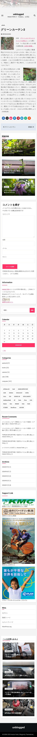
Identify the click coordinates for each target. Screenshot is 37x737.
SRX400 (17, 403)
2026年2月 (5, 480)
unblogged (18, 14)
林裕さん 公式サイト (8, 564)
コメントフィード (7, 622)
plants (3, 25)
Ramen (5, 403)
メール (4, 248)
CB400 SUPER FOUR (23, 389)
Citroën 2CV (19, 392)
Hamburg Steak (7, 400)
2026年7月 (5, 467)
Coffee (27, 392)
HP (14, 400)
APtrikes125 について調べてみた (16, 675)
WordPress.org (7, 626)
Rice (11, 403)
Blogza (22, 734)
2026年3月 (5, 476)
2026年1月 (5, 485)
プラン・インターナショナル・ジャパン (14, 600)
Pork (31, 400)
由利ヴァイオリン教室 (9, 515)
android (4, 363)
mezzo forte (6, 289)
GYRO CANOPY (27, 396)
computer (5, 381)
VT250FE (5, 407)
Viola (23, 403)
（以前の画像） (28, 46)
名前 (3, 240)
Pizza (25, 400)
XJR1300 (21, 407)
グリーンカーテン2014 (12, 171)
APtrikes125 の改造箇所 (13, 713)
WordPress (13, 407)
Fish (10, 396)
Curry (4, 396)
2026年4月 (5, 471)
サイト (4, 257)
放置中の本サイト (7, 302)
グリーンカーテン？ (11, 190)
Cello (4, 392)
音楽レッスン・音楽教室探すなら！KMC (14, 506)
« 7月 (4, 351)
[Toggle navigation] (2, 15)
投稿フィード (6, 617)
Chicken (11, 392)
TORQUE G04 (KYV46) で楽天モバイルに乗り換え (17, 435)
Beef (13, 389)
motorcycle (8, 651)
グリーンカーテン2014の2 (13, 151)
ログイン (5, 613)
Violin (28, 403)
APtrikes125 (6, 389)
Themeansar (29, 734)
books (4, 367)
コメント (6, 214)
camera (4, 372)
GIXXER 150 (17, 396)
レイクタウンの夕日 (8, 447)
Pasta (19, 400)
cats (3, 377)
